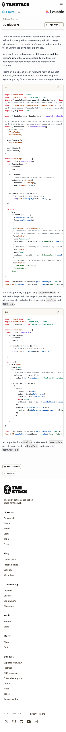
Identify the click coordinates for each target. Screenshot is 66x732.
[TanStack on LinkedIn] (36, 722)
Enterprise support (13, 678)
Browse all (9, 518)
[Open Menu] (61, 4)
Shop (6, 642)
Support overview (13, 662)
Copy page (53, 25)
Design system (11, 699)
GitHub (7, 595)
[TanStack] (15, 4)
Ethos (6, 688)
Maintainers (10, 601)
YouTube (8, 570)
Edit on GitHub (13, 466)
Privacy (33, 713)
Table (6, 539)
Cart (6, 647)
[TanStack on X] (7, 722)
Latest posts (10, 559)
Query (7, 523)
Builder (7, 621)
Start (6, 533)
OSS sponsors (11, 673)
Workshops (9, 575)
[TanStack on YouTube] (29, 722)
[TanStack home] (15, 489)
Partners (8, 668)
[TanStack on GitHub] (21, 722)
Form (6, 544)
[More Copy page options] (61, 25)
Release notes (11, 564)
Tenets (7, 693)
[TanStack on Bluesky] (14, 722)
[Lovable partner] (55, 12)
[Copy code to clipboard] (58, 87)
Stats (6, 626)
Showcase (9, 606)
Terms (42, 713)
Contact (8, 683)
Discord (8, 590)
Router (7, 528)
